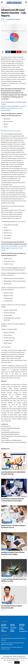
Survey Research (21, 628)
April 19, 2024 (4, 476)
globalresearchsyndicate (13, 19)
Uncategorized (23, 631)
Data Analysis (4, 628)
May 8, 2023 (4, 583)
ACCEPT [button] (17, 662)
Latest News (7, 7)
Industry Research (12, 625)
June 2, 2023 (4, 556)
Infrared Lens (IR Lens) (18, 59)
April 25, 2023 (4, 610)
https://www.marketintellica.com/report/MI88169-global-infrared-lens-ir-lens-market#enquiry (14, 108)
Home (2, 7)
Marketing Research (22, 625)
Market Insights (12, 630)
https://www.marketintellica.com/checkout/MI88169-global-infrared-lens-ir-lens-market (13, 248)
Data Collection (3, 630)
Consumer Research (6, 495)
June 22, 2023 (4, 529)
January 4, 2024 (4, 503)
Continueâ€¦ (7, 347)
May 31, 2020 (5, 21)
